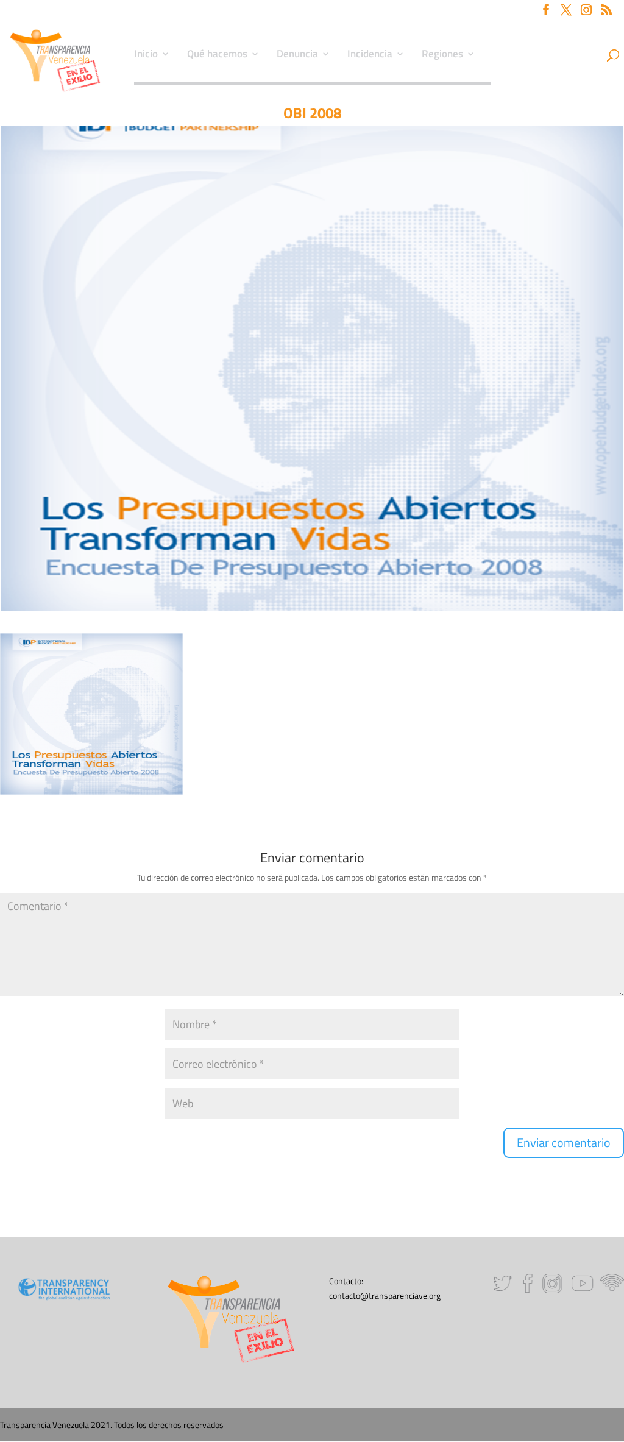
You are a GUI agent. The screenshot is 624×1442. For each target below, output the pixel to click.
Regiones (442, 55)
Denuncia (297, 55)
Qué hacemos (217, 55)
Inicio (146, 55)
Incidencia (369, 55)
